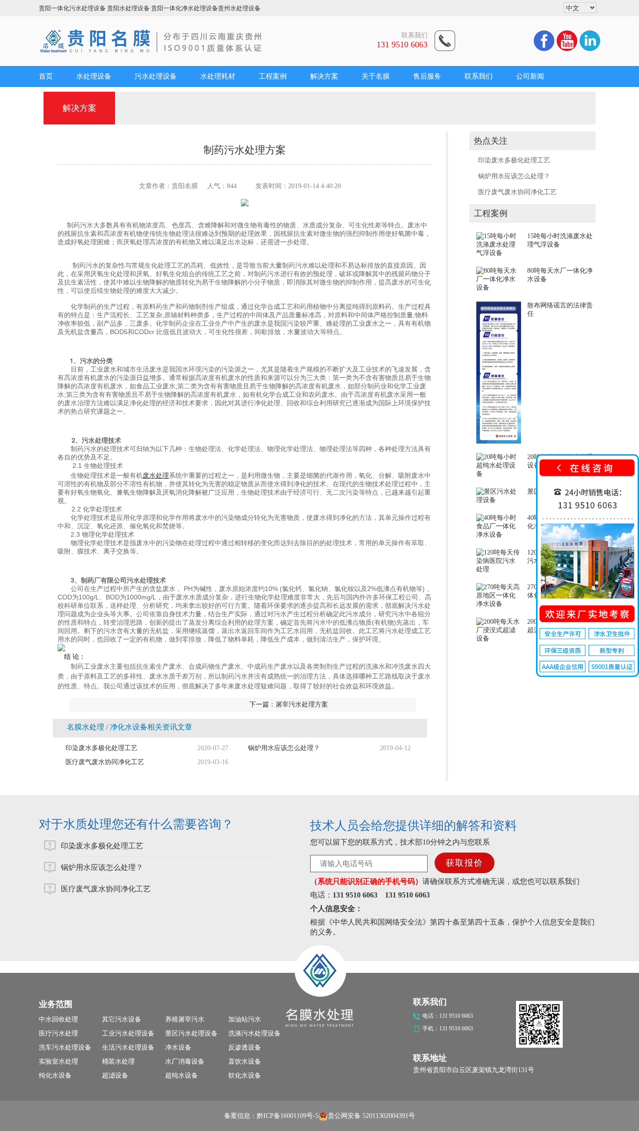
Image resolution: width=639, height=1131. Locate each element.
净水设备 (178, 1047)
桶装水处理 (118, 1061)
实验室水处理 (58, 1061)
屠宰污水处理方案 (302, 704)
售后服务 (427, 76)
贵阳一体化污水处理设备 (72, 8)
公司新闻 (530, 76)
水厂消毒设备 (184, 1061)
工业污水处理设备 (128, 1033)
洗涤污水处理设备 (254, 1033)
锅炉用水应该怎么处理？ (514, 176)
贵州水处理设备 (239, 8)
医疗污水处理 (58, 1033)
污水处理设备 (156, 76)
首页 (46, 76)
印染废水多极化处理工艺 (514, 160)
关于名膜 (376, 76)
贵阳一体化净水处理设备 (184, 8)
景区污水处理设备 (191, 1033)
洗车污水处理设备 (65, 1047)
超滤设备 (115, 1075)
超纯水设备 (181, 1075)
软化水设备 (244, 1075)
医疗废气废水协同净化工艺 (517, 192)
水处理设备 (93, 76)
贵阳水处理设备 (128, 8)
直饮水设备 (244, 1061)
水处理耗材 (217, 76)
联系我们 (479, 76)
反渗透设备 (244, 1047)
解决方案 (324, 76)
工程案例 (273, 76)
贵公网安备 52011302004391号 (371, 1115)
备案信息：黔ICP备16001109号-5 (271, 1115)
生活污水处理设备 (128, 1047)
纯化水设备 (55, 1075)
